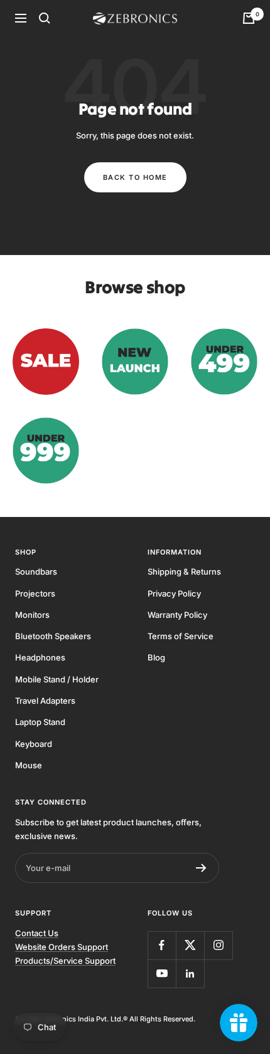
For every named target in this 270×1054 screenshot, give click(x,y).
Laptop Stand (40, 722)
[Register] (201, 868)
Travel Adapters (45, 701)
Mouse (28, 765)
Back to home (135, 177)
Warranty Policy (177, 615)
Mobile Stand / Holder (57, 679)
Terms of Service (180, 636)
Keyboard (33, 744)
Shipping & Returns (184, 571)
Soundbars (36, 571)
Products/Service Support (65, 961)
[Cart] (248, 18)
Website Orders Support (61, 947)
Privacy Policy (174, 593)
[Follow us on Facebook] (162, 945)
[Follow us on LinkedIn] (190, 973)
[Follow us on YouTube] (162, 973)
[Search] (44, 18)
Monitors (32, 615)
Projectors (35, 593)
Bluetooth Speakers (53, 636)
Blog (156, 657)
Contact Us (36, 933)
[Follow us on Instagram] (218, 945)
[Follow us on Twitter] (190, 945)
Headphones (40, 657)
